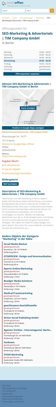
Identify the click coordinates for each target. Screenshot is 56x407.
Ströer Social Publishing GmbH (21, 317)
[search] (52, 11)
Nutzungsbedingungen (12, 396)
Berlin (15, 18)
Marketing (40, 18)
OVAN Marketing (13, 354)
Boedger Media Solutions (18, 280)
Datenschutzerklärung (12, 399)
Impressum (7, 393)
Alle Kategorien (9, 391)
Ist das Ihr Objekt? (11, 169)
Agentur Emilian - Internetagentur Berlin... (28, 330)
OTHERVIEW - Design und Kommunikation (27, 256)
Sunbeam (9, 342)
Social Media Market (15, 244)
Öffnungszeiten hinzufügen (14, 388)
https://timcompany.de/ (14, 156)
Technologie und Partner (13, 401)
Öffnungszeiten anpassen (27, 73)
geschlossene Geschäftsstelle (20, 305)
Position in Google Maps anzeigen (28, 128)
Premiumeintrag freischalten (17, 173)
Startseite (5, 18)
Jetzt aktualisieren (11, 165)
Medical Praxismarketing (18, 293)
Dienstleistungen (26, 18)
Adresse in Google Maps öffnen (18, 143)
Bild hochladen (10, 184)
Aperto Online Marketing (18, 268)
